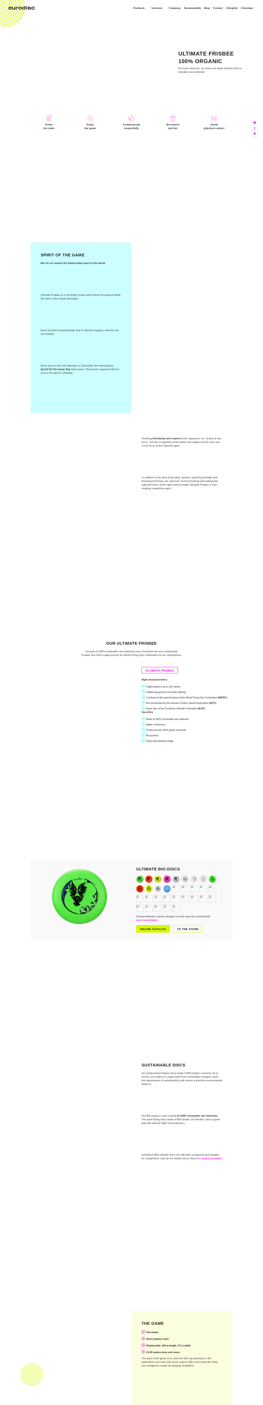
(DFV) (212, 703)
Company (175, 8)
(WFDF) (222, 697)
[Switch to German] (247, 8)
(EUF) (201, 708)
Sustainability (192, 8)
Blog (207, 8)
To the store (188, 929)
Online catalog (153, 929)
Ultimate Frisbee (160, 670)
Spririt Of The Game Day (56, 369)
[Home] (22, 8)
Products (139, 8)
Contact (218, 8)
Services (156, 8)
